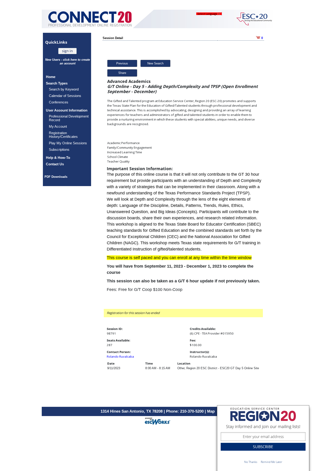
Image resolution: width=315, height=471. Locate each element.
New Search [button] (155, 63)
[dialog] (263, 438)
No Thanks (250, 462)
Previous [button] (122, 63)
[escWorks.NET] (157, 420)
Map (211, 411)
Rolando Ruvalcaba (120, 356)
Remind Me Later (271, 462)
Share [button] (122, 73)
